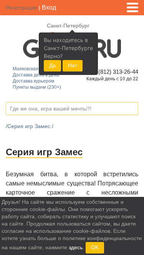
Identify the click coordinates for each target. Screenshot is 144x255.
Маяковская (25, 68)
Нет (72, 65)
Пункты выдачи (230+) (37, 87)
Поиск (132, 109)
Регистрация (21, 8)
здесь (76, 247)
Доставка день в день (36, 75)
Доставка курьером (33, 81)
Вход (49, 7)
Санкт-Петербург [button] (68, 26)
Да (52, 65)
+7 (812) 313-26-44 (113, 71)
